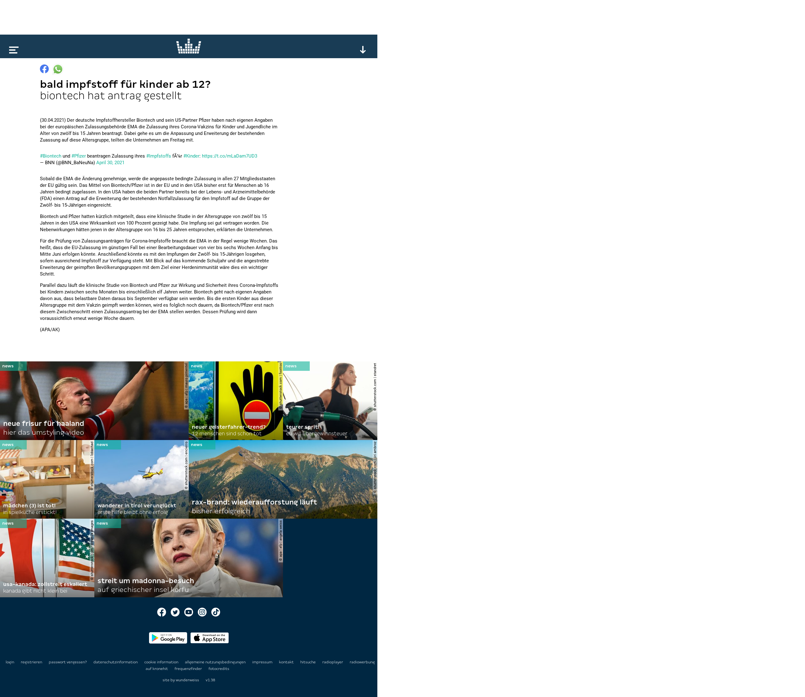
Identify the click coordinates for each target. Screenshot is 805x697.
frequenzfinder (189, 668)
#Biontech (50, 156)
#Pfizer (78, 156)
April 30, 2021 (110, 162)
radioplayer (333, 662)
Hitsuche (308, 662)
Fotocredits (218, 668)
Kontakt (287, 662)
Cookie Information (161, 662)
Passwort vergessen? (68, 662)
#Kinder (191, 156)
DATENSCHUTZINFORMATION (116, 662)
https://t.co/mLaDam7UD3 (229, 156)
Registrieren (31, 662)
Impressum (262, 662)
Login (10, 662)
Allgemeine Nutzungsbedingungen (216, 662)
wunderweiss (187, 680)
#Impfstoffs (158, 156)
